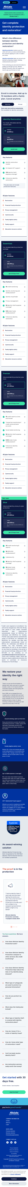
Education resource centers (13, 229)
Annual (20, 104)
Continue (14, 1179)
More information (14, 1183)
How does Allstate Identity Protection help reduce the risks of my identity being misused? (14, 971)
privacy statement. (15, 1174)
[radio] (14, 130)
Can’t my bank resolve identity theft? (13, 1054)
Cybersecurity (9, 214)
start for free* (14, 1092)
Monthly (7, 104)
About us (8, 1122)
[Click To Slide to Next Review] (26, 901)
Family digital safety (11, 219)
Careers (8, 1120)
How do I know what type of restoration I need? (14, 1043)
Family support (9, 224)
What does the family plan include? (14, 1008)
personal (6, 2)
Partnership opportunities (12, 1134)
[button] (24, 162)
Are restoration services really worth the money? (13, 1065)
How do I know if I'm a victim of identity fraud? (13, 1032)
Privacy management (11, 210)
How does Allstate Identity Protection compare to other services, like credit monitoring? (14, 956)
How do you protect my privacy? (13, 997)
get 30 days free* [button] (14, 273)
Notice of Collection (14, 1149)
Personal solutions (10, 1131)
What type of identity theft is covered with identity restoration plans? (14, 1020)
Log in (7, 1124)
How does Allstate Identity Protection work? (14, 942)
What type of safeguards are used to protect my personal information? (14, 985)
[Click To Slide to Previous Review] (1, 901)
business (14, 2)
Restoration (8, 200)
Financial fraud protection (13, 205)
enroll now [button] (14, 149)
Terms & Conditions (14, 1151)
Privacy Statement (14, 1147)
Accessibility (14, 1153)
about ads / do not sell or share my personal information (14, 1156)
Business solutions (10, 1133)
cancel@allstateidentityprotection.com (13, 654)
